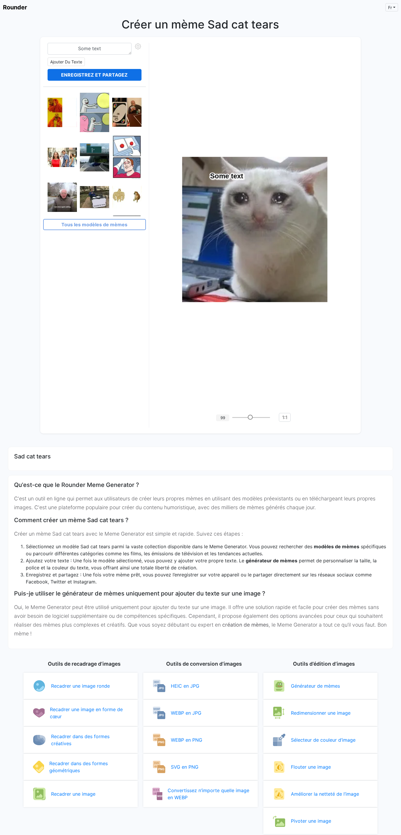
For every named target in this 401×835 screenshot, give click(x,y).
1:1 (284, 417)
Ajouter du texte (66, 61)
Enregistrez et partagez (94, 75)
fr (390, 7)
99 (222, 417)
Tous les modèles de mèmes (94, 224)
